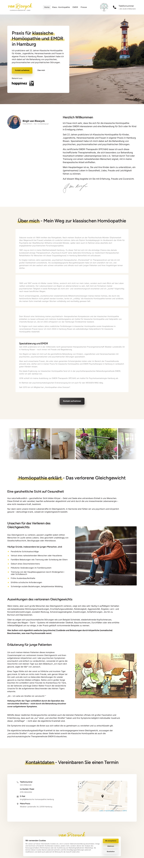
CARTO (124, 811)
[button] (102, 796)
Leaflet (101, 811)
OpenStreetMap (109, 811)
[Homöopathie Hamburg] (23, 83)
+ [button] (80, 783)
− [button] (80, 786)
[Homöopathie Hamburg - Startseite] (20, 7)
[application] (102, 796)
